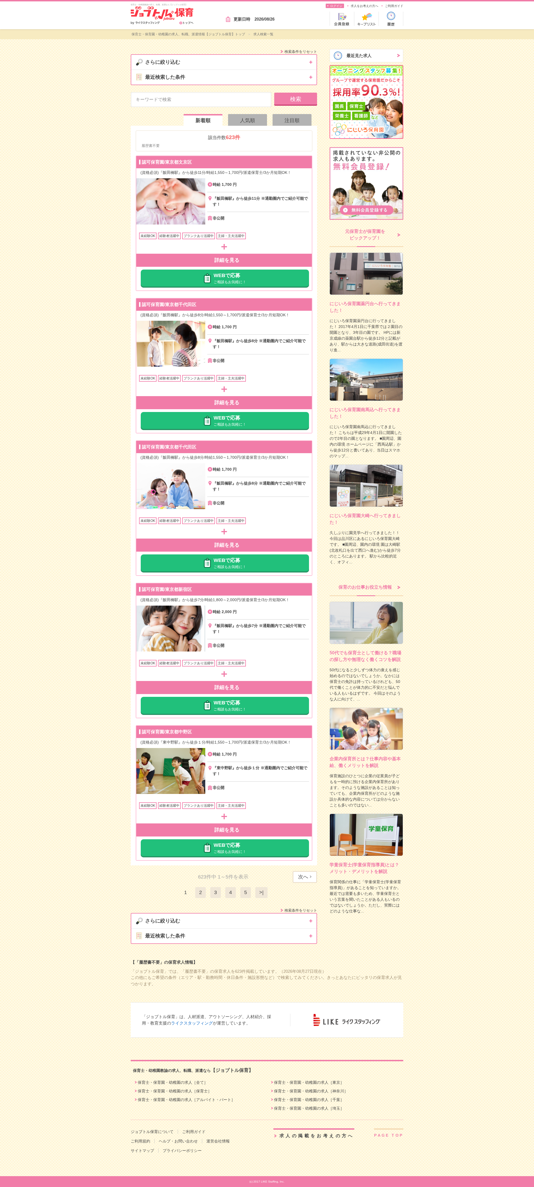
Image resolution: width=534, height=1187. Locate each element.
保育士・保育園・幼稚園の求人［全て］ (173, 1082)
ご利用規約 (140, 1141)
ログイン (336, 6)
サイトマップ (142, 1150)
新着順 (203, 120)
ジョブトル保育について (152, 1131)
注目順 (292, 120)
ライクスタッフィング (192, 1023)
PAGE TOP (388, 1135)
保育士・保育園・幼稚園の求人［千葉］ (309, 1099)
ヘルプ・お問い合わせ (178, 1141)
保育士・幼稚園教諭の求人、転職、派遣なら (193, 1070)
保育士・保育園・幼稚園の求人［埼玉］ (309, 1108)
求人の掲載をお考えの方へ (317, 1135)
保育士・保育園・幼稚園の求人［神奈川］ (311, 1091)
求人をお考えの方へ (364, 6)
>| (261, 892)
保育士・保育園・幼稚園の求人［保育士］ (175, 1091)
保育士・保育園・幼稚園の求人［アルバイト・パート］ (186, 1099)
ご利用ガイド (394, 6)
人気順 (247, 120)
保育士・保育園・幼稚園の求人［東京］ (309, 1082)
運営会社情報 (218, 1141)
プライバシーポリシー (182, 1150)
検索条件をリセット (301, 52)
